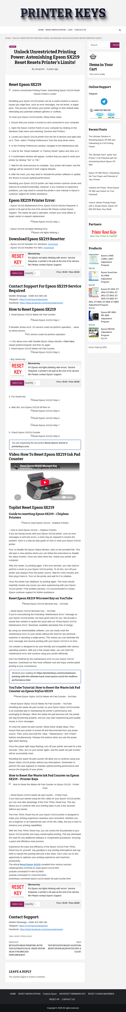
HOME (13, 994)
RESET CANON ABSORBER (101, 994)
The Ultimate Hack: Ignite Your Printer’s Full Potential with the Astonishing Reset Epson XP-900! (103, 160)
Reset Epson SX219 (23, 936)
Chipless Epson (50, 994)
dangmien (40, 69)
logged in (24, 977)
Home (41, 30)
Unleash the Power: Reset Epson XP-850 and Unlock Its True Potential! (104, 191)
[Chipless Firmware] (104, 234)
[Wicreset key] (18, 260)
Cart (70, 30)
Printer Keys (63, 13)
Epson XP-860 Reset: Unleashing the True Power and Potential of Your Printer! (104, 176)
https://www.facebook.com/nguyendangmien (41, 303)
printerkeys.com (20, 446)
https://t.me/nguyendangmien (33, 299)
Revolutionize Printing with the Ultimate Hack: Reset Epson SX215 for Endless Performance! (27, 948)
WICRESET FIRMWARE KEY (72, 994)
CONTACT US (68, 999)
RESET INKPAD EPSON (56, 30)
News (12, 47)
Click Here (68, 341)
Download (53, 244)
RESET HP (54, 999)
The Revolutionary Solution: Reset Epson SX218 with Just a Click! (64, 947)
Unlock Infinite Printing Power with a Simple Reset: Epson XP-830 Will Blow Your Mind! (103, 205)
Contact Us (80, 30)
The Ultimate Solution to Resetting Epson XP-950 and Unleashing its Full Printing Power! (102, 141)
